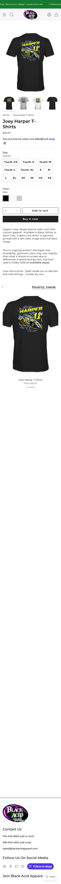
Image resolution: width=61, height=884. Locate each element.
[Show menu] (4, 15)
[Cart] (56, 15)
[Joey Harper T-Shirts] (30, 334)
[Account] (49, 15)
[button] (12, 15)
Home (6, 115)
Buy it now (30, 219)
